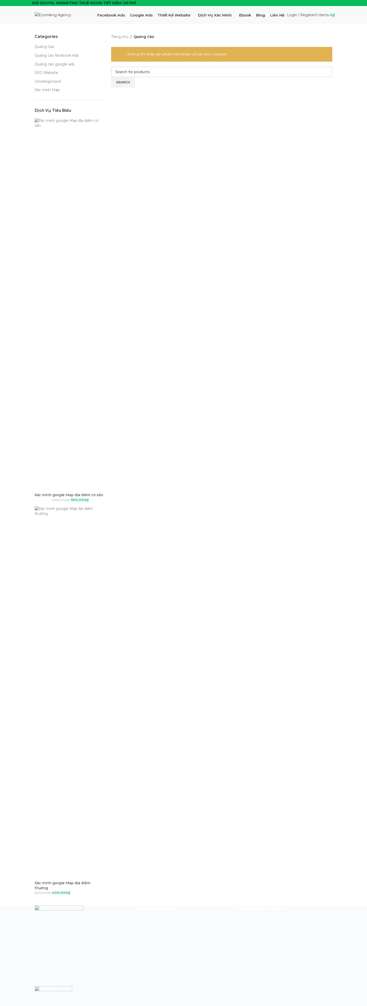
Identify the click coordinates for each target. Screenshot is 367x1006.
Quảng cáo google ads (54, 64)
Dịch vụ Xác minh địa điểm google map (170, 957)
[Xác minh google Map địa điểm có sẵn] (69, 305)
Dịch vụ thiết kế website (157, 940)
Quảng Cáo (44, 46)
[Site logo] (53, 14)
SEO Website (46, 72)
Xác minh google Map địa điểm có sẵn (69, 495)
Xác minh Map (47, 90)
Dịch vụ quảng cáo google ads (163, 923)
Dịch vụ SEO (147, 948)
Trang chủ (119, 36)
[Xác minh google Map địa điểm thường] (69, 693)
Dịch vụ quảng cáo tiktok (158, 931)
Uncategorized (48, 81)
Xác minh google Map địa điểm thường (62, 885)
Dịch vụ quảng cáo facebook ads (164, 914)
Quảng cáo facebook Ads (57, 55)
